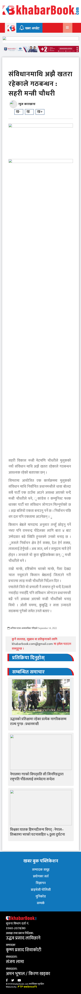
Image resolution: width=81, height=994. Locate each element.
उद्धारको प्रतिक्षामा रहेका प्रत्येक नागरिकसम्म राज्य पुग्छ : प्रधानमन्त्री (38, 721)
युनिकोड (41, 896)
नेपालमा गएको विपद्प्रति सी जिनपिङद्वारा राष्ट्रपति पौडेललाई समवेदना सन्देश (37, 776)
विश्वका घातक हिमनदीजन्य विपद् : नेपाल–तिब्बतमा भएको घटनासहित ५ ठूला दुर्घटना (37, 832)
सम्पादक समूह (41, 869)
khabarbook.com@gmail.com (33, 644)
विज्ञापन (41, 883)
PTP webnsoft (27, 986)
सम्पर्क (41, 903)
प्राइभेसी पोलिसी (41, 890)
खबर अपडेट (32, 28)
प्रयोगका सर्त (41, 876)
